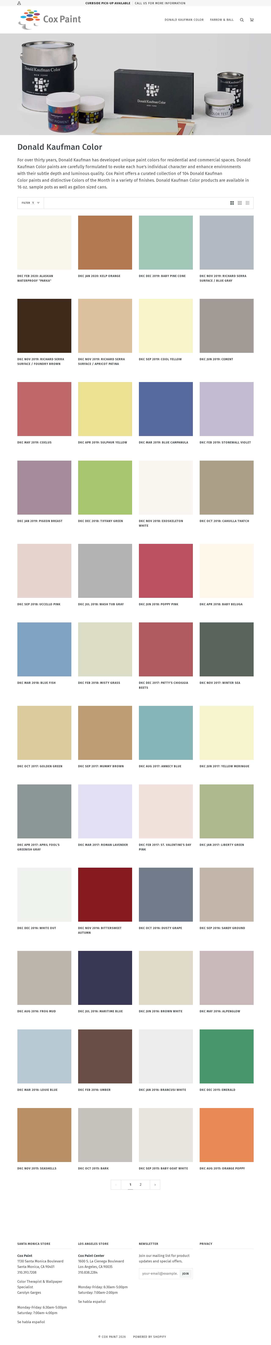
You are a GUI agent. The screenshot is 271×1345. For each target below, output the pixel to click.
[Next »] (155, 1184)
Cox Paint (110, 1337)
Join (185, 1274)
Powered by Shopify (149, 1337)
